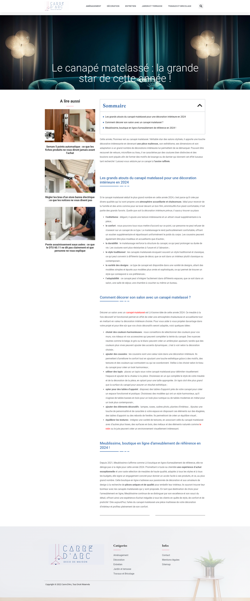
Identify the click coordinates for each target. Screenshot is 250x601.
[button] (201, 6)
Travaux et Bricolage (179, 6)
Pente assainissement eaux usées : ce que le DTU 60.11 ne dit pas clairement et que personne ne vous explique (70, 247)
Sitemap (166, 564)
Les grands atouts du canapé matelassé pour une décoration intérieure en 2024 (145, 116)
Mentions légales (170, 559)
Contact (166, 555)
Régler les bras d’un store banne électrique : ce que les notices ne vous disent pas (70, 199)
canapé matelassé (135, 312)
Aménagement (93, 6)
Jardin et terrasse (152, 6)
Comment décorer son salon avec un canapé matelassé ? (134, 122)
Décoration (113, 6)
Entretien (130, 6)
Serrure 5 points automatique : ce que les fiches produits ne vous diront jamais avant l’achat (70, 149)
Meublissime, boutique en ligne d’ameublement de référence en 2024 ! (140, 127)
